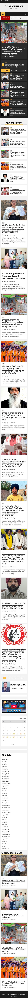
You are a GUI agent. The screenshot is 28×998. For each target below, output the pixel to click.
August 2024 (5, 815)
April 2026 (4, 766)
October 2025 (5, 781)
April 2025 (4, 795)
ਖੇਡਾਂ (11, 108)
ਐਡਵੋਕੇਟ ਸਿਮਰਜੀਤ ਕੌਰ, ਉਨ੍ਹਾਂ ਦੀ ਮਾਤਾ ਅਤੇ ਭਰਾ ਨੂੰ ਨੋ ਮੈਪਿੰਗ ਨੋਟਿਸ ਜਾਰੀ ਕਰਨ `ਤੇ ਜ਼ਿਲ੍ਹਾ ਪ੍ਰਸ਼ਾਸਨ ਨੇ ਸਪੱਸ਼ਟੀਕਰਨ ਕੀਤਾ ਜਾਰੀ (18, 78)
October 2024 (5, 810)
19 (10, 734)
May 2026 (4, 764)
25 (7, 737)
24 (3, 737)
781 (18, 678)
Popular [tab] (14, 70)
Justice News (14, 6)
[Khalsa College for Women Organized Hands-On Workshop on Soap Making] (5, 85)
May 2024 (4, 822)
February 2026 (5, 771)
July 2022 (4, 841)
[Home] (3, 14)
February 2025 (5, 800)
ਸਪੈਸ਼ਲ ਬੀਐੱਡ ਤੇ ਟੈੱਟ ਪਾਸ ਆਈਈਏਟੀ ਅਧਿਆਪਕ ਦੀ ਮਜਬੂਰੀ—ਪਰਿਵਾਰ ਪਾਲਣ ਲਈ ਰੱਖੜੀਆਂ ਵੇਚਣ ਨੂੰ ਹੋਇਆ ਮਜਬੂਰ (13, 50)
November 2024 (6, 807)
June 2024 (4, 819)
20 (14, 734)
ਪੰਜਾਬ (6, 62)
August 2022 (5, 839)
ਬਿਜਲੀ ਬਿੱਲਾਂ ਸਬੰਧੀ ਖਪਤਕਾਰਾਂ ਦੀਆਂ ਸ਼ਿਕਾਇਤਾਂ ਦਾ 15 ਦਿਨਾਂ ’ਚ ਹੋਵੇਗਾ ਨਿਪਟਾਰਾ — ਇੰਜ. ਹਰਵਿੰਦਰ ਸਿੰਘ (14, 606)
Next (22, 678)
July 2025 (4, 788)
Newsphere (22, 994)
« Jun (12, 744)
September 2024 (6, 812)
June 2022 (4, 843)
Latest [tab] (6, 70)
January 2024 (5, 831)
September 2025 (6, 783)
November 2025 (6, 778)
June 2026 (4, 761)
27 (14, 737)
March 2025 (5, 798)
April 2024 (4, 824)
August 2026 (5, 759)
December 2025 (6, 776)
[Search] (26, 14)
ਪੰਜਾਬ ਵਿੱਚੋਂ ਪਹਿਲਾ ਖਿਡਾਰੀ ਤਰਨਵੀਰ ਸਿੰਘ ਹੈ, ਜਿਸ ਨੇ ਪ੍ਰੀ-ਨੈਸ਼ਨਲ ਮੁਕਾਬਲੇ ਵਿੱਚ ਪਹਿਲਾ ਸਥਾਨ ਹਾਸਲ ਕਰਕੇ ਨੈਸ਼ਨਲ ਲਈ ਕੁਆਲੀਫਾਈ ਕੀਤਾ (13, 510)
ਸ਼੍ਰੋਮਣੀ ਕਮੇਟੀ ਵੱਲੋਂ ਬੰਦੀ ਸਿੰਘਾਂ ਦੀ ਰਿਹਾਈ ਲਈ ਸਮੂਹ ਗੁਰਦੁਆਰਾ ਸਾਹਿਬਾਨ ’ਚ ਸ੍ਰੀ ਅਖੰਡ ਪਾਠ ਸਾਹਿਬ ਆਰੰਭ (17, 113)
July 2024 (4, 817)
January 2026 (5, 774)
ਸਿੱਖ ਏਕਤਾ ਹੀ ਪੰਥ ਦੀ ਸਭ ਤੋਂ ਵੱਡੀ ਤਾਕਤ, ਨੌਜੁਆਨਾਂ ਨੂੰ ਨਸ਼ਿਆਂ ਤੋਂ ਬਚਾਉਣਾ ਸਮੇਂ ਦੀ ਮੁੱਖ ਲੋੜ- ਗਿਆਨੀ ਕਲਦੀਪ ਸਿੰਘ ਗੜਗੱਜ (18, 104)
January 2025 (5, 802)
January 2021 (5, 848)
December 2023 (6, 834)
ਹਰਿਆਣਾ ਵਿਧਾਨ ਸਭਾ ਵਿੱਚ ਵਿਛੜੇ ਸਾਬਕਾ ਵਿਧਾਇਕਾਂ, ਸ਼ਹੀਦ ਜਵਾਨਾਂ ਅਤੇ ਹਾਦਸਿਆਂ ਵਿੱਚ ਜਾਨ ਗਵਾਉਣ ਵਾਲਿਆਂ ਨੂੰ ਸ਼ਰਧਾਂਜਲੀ (17, 191)
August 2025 (5, 786)
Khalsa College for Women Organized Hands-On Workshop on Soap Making (14, 66)
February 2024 (5, 829)
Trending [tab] (23, 70)
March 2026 (5, 769)
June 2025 (4, 790)
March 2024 (5, 827)
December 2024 (6, 805)
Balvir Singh (12, 56)
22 (21, 734)
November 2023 (6, 836)
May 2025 (4, 793)
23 (24, 734)
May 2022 (4, 846)
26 (10, 737)
